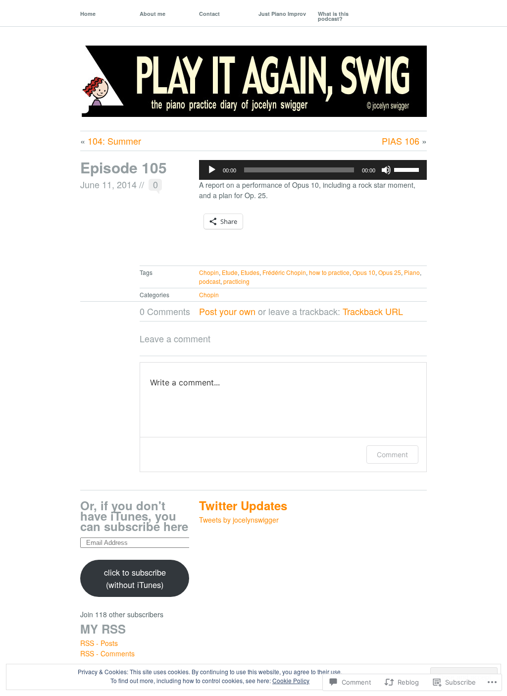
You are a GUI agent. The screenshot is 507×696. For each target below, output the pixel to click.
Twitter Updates (243, 505)
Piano (412, 272)
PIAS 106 (400, 140)
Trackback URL (373, 311)
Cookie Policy (290, 680)
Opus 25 (389, 272)
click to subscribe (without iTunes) (135, 578)
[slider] (408, 169)
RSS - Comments (107, 653)
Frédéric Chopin (284, 272)
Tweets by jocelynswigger (239, 520)
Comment (392, 454)
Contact (209, 13)
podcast (209, 281)
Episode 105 (123, 167)
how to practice (329, 272)
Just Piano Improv (282, 13)
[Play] (212, 170)
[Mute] (386, 170)
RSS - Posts (99, 643)
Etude (230, 272)
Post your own (227, 311)
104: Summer (114, 140)
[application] (313, 170)
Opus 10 (364, 272)
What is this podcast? (333, 16)
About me (152, 13)
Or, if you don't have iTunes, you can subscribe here (134, 516)
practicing (236, 281)
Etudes (250, 272)
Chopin (209, 272)
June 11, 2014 (108, 184)
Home (88, 13)
